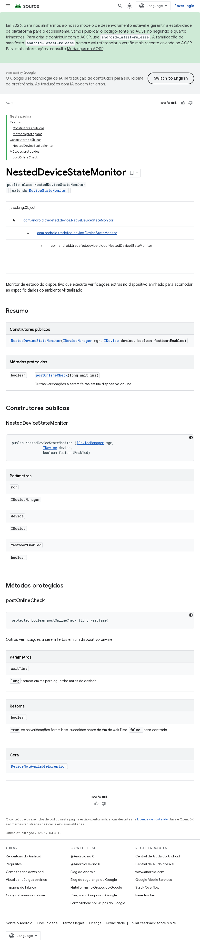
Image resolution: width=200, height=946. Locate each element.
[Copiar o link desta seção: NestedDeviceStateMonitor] (73, 423)
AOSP (10, 103)
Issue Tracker (145, 895)
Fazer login (184, 6)
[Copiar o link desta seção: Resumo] (33, 311)
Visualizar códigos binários (26, 879)
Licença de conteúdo (152, 819)
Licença (95, 923)
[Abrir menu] (8, 6)
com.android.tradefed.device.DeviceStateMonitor (77, 233)
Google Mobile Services (153, 879)
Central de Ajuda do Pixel (154, 864)
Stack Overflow (147, 887)
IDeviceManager (77, 340)
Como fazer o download (25, 872)
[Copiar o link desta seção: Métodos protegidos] (68, 586)
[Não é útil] (190, 103)
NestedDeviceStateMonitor (36, 340)
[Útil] (183, 103)
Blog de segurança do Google (93, 879)
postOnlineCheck (52, 375)
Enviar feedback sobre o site (153, 923)
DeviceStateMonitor (48, 190)
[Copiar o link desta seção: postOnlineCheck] (49, 601)
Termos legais (73, 923)
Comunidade (47, 923)
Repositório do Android (23, 856)
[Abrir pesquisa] (120, 6)
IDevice (111, 340)
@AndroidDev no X (85, 864)
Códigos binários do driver (26, 895)
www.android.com (149, 872)
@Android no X (82, 856)
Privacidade (115, 923)
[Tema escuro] (191, 438)
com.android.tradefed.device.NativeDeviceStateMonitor (68, 220)
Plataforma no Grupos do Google (96, 887)
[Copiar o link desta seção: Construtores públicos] (74, 409)
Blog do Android (83, 872)
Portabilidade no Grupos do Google (97, 903)
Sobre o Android (19, 923)
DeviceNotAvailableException (39, 766)
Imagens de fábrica (21, 887)
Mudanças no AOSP (85, 48)
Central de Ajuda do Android (157, 856)
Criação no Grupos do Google (93, 895)
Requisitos (13, 864)
